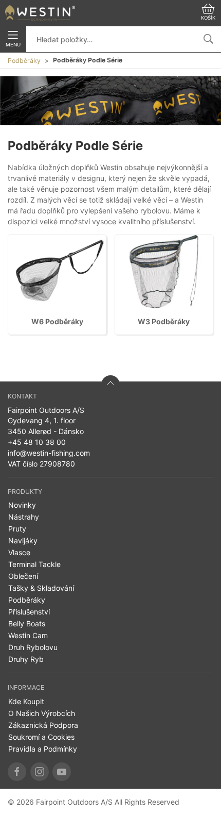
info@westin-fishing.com (49, 452)
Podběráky (24, 60)
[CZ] (40, 13)
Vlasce (19, 552)
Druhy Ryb (26, 659)
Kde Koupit (26, 701)
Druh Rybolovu (33, 647)
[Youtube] (61, 771)
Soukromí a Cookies (41, 737)
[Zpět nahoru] (110, 384)
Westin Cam (28, 635)
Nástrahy (23, 516)
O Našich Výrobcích (41, 713)
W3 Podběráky (164, 321)
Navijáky (23, 540)
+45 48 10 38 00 (37, 442)
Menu (13, 44)
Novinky (22, 505)
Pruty (17, 528)
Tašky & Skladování (41, 588)
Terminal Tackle (34, 564)
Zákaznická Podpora (43, 725)
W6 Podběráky (57, 321)
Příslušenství (29, 611)
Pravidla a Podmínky (42, 748)
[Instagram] (39, 771)
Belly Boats (26, 623)
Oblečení (23, 576)
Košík (208, 18)
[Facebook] (17, 771)
